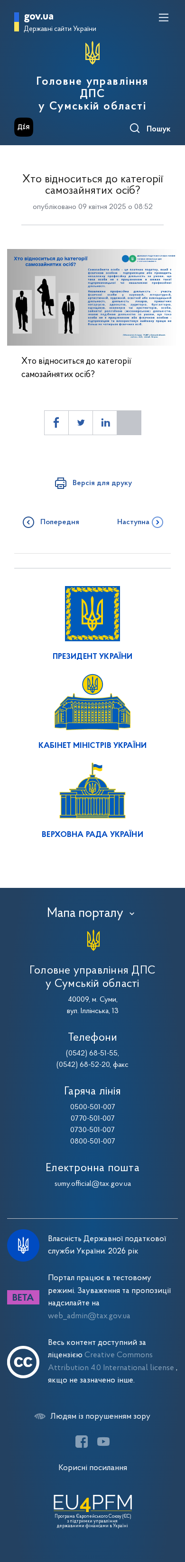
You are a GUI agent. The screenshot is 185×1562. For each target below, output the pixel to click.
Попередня (59, 522)
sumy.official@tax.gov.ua (93, 1184)
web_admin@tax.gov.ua (89, 1316)
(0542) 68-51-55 (92, 1053)
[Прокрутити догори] (168, 1509)
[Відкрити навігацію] (164, 17)
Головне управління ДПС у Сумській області (92, 94)
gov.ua (39, 16)
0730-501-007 (92, 1130)
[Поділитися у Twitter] (80, 423)
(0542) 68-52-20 (83, 1065)
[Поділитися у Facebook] (56, 423)
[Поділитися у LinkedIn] (105, 423)
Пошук (159, 129)
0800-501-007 (92, 1141)
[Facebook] (81, 1441)
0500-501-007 (92, 1107)
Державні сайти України (60, 29)
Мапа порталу (85, 913)
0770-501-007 (93, 1119)
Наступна (133, 522)
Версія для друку (102, 483)
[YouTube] (103, 1441)
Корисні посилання (92, 1468)
